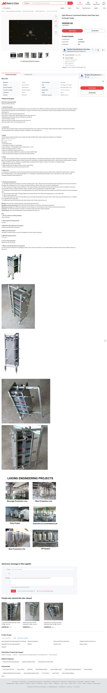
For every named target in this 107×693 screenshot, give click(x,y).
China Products (23, 681)
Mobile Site (87, 681)
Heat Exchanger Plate (39, 11)
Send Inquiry (72, 30)
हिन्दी (74, 683)
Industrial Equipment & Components (13, 11)
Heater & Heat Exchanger (28, 11)
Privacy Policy (77, 686)
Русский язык (39, 683)
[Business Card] (103, 81)
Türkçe (84, 683)
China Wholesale (47, 681)
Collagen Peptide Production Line (88, 641)
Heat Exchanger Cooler (56, 669)
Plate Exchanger (88, 669)
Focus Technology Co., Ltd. (43, 686)
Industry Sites (63, 681)
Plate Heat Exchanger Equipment (73, 669)
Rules (104, 8)
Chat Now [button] (96, 30)
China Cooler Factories (8, 669)
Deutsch (50, 683)
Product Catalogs (23, 638)
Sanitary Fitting (83, 644)
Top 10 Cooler (45, 673)
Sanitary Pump (57, 644)
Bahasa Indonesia (97, 683)
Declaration (69, 686)
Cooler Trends (55, 673)
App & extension (86, 8)
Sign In (64, 67)
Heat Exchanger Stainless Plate (31, 673)
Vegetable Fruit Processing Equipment (11, 644)
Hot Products (15, 681)
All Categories (7, 8)
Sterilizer (30, 644)
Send (13, 591)
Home (3, 11)
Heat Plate (30, 669)
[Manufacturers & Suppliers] (10, 3)
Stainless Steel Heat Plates (51, 11)
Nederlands (56, 683)
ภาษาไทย (79, 683)
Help (77, 8)
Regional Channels (72, 681)
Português (27, 683)
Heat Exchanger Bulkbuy (68, 673)
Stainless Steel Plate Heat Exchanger (12, 673)
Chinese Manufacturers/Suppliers (35, 681)
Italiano (45, 683)
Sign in (103, 4)
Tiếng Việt (89, 683)
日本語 (70, 683)
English (16, 683)
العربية (62, 683)
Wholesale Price (55, 681)
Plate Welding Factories (41, 669)
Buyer (69, 8)
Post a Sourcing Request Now (45, 591)
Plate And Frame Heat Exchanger (11, 662)
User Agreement (62, 686)
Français (33, 683)
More (3, 676)
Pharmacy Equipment (33, 641)
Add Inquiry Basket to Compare (30, 61)
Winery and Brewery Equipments (61, 641)
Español (22, 683)
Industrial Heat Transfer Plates (45, 662)
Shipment (4, 647)
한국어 (66, 683)
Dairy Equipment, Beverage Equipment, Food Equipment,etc (16, 641)
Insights (93, 681)
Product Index (81, 681)
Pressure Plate (20, 669)
